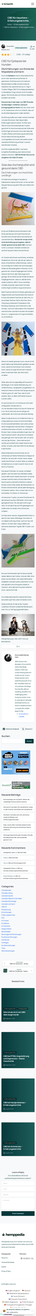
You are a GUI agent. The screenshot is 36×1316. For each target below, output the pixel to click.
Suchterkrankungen (8, 945)
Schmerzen (5, 940)
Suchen (5, 736)
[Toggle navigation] (33, 4)
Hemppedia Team (9, 852)
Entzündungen (6, 912)
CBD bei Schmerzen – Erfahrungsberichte (12, 1147)
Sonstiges (5, 943)
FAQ (2, 918)
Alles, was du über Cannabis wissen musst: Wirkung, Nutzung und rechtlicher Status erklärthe (17, 827)
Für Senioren (5, 926)
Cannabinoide (6, 890)
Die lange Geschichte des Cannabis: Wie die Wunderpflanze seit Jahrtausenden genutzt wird (18, 837)
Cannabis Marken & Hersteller (11, 898)
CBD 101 (4, 907)
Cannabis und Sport (8, 904)
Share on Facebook (12, 729)
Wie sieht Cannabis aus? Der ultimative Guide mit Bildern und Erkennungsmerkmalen (16, 817)
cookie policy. (13, 1312)
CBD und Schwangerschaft (17, 863)
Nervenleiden (6, 932)
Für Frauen (5, 921)
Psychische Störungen (9, 937)
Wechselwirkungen (8, 951)
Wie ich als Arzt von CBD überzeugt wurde (14, 1013)
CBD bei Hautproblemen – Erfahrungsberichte (14, 1103)
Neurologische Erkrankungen (11, 934)
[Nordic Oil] (27, 1258)
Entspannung (6, 910)
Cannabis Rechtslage (8, 901)
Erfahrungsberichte (21, 24)
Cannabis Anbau (7, 893)
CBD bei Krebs (21, 852)
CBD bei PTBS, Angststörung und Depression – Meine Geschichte (16, 1058)
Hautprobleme (6, 929)
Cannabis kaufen (7, 896)
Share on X (28, 729)
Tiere (3, 948)
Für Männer (5, 923)
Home (9, 24)
